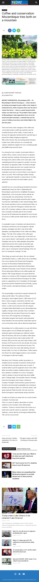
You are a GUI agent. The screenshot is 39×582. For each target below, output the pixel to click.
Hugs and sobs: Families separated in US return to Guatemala (9, 440)
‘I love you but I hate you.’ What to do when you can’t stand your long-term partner (24, 456)
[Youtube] (23, 573)
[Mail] (19, 573)
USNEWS (4, 512)
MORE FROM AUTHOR (23, 449)
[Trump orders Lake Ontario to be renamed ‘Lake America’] (19, 500)
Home (3, 7)
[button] (19, 81)
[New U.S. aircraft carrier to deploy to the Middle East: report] (6, 533)
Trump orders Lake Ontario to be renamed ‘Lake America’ (16, 517)
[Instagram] (15, 573)
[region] (19, 81)
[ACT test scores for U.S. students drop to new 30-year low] (6, 465)
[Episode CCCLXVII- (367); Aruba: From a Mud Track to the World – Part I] (6, 561)
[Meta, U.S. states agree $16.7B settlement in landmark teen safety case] (6, 542)
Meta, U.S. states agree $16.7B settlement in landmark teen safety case (23, 542)
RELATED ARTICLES (9, 449)
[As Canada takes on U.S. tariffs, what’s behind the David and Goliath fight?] (6, 552)
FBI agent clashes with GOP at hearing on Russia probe (28, 439)
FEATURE (9, 7)
